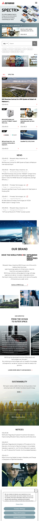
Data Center (30, 49)
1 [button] (34, 54)
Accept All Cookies (19, 517)
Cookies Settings (19, 509)
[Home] (8, 2)
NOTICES (20, 429)
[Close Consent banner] (35, 490)
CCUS (24, 49)
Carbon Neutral (6, 51)
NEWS (19, 155)
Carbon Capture (18, 49)
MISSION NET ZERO (15, 51)
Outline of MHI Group (17, 285)
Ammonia (11, 49)
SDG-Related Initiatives (18, 417)
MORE (19, 392)
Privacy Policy (19, 504)
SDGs (22, 51)
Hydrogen (5, 49)
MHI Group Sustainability (18, 402)
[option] (15, 61)
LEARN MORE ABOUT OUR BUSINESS (19, 370)
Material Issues (18, 410)
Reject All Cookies (19, 513)
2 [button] (35, 54)
